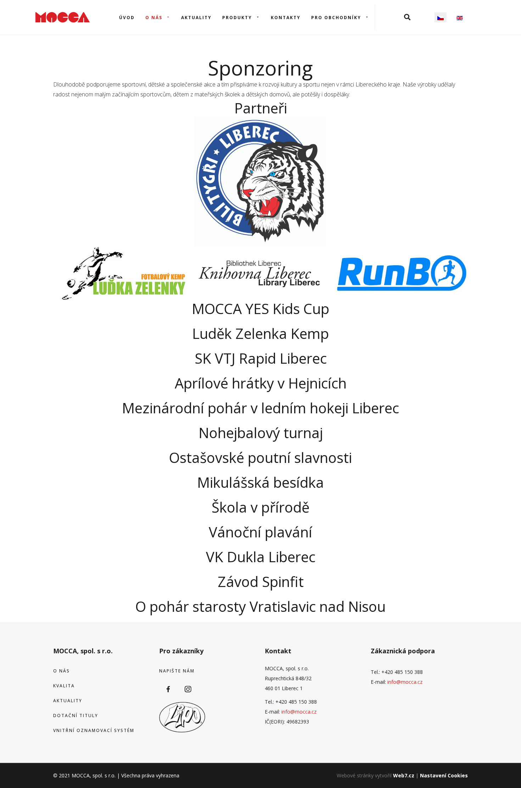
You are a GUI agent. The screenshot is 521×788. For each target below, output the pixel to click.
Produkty (237, 18)
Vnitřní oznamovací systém (93, 730)
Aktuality (196, 18)
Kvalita (64, 686)
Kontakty (286, 18)
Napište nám (177, 671)
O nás (153, 18)
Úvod (127, 18)
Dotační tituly (75, 715)
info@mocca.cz (298, 711)
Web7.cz (403, 775)
